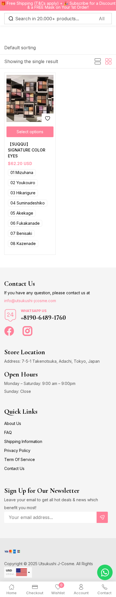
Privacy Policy (17, 450)
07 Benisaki (21, 233)
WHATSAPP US (33, 311)
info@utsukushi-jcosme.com (30, 300)
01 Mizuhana (21, 172)
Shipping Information (23, 441)
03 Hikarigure (22, 192)
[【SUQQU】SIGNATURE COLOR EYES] (29, 98)
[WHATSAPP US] (10, 315)
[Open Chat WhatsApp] (105, 572)
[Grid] (108, 61)
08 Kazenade (23, 243)
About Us (12, 423)
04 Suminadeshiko (27, 203)
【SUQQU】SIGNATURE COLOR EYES (26, 150)
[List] (97, 61)
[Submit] (102, 517)
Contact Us (14, 468)
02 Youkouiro (22, 182)
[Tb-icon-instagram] (27, 331)
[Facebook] (9, 331)
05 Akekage (21, 213)
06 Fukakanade (25, 223)
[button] (20, 48)
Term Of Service (19, 459)
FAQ (8, 432)
